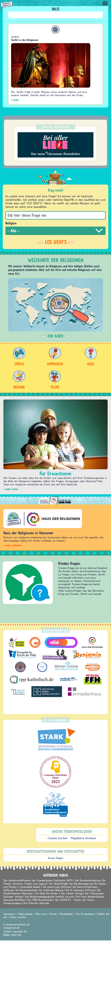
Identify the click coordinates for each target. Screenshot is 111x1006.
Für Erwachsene (85, 913)
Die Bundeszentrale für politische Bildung (39, 890)
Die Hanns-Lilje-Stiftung (56, 886)
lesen (16, 100)
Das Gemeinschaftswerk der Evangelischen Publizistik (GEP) (37, 880)
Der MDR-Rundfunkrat (40, 899)
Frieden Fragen (69, 563)
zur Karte (55, 336)
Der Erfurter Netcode (36, 903)
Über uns (40, 913)
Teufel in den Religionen (24, 40)
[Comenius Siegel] (55, 772)
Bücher (19, 387)
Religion (11, 223)
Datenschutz (25, 913)
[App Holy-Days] (55, 499)
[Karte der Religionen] (55, 304)
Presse (53, 913)
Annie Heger (55, 858)
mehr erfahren (13, 545)
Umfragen (55, 364)
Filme (55, 387)
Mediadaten (66, 913)
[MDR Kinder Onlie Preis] (55, 804)
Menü (105, 3)
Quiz (90, 364)
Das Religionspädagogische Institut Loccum (49, 896)
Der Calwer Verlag (71, 893)
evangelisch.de (11, 927)
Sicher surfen (18, 917)
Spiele (19, 364)
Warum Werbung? (55, 126)
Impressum (9, 913)
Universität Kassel (29, 886)
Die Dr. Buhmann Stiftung (80, 890)
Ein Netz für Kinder (46, 893)
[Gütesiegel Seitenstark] (55, 739)
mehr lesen (11, 489)
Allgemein (55, 29)
